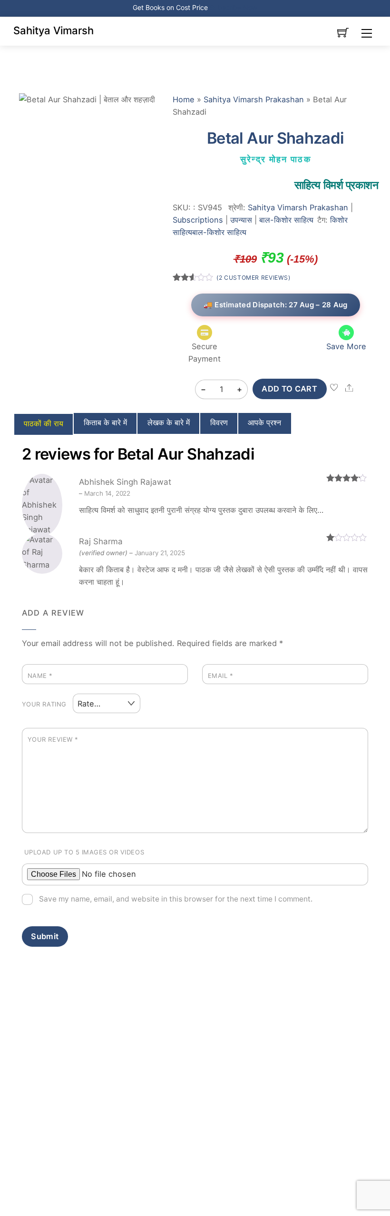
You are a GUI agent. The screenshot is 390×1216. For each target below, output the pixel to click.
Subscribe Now (233, 7)
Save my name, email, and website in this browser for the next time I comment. (175, 898)
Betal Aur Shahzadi (275, 137)
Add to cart (289, 388)
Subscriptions (198, 220)
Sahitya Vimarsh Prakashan (254, 99)
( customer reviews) (253, 277)
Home (184, 99)
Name (40, 675)
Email (221, 675)
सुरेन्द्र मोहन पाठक (275, 159)
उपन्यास (241, 220)
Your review (53, 739)
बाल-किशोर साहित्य (286, 220)
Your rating (44, 704)
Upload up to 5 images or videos (84, 852)
